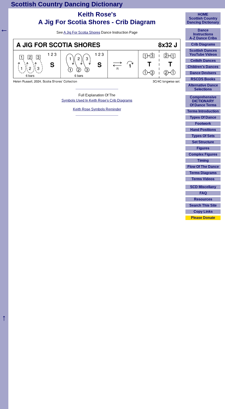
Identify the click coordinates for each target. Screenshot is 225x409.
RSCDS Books (203, 79)
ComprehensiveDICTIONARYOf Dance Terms (203, 101)
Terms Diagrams (203, 173)
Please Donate (203, 218)
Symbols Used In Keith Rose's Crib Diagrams (97, 100)
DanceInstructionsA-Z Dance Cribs (203, 34)
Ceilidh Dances (203, 60)
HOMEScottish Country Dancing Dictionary (203, 18)
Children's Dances (203, 67)
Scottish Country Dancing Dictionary (67, 4)
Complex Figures (203, 154)
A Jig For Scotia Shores (82, 32)
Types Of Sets (203, 136)
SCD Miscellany (203, 187)
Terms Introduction (203, 111)
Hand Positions (203, 130)
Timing (203, 160)
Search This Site (203, 205)
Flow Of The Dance (203, 167)
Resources (203, 199)
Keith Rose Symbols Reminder (97, 109)
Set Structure (203, 142)
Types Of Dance (203, 117)
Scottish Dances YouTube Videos (203, 52)
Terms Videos (203, 179)
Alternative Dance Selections (203, 87)
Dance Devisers (203, 73)
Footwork (203, 123)
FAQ (203, 193)
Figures (203, 148)
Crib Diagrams (203, 44)
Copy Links (203, 211)
